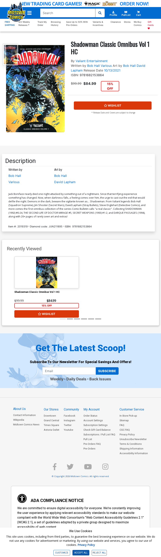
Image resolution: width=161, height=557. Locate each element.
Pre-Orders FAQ (92, 443)
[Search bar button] (100, 13)
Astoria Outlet (51, 429)
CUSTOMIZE (61, 552)
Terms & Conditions (131, 443)
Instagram (69, 420)
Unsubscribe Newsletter (133, 439)
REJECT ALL (99, 552)
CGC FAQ (125, 429)
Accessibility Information (134, 453)
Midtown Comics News (26, 424)
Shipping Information (131, 448)
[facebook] (54, 468)
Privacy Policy (127, 434)
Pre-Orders (89, 448)
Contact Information (24, 415)
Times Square (51, 425)
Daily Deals (76, 379)
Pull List (87, 439)
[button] (29, 13)
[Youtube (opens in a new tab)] (88, 468)
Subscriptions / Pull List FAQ (99, 434)
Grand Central (51, 420)
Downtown (50, 415)
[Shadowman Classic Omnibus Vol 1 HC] (46, 272)
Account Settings (93, 420)
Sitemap (124, 420)
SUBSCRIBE (107, 371)
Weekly (56, 379)
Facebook (69, 415)
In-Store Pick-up (128, 415)
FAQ (122, 425)
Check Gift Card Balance (97, 429)
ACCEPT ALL (81, 552)
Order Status (90, 415)
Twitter (67, 425)
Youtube (68, 429)
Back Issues (100, 379)
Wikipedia (18, 419)
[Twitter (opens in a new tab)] (70, 468)
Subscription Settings (95, 425)
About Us (19, 409)
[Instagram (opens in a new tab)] (105, 468)
